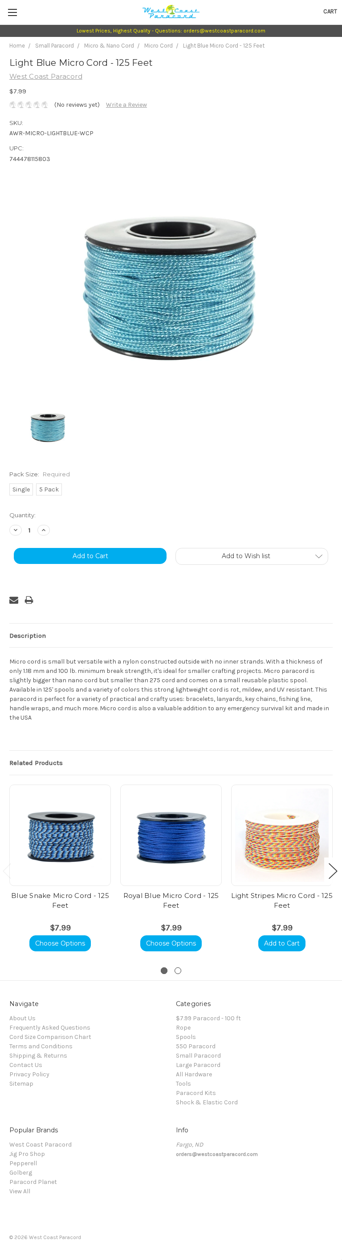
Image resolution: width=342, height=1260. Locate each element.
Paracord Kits (196, 1093)
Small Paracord (54, 45)
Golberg (20, 1172)
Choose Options (60, 943)
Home (17, 45)
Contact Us (25, 1065)
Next (333, 871)
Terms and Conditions (41, 1046)
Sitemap (21, 1083)
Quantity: (22, 515)
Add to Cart (282, 943)
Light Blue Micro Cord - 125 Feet (224, 45)
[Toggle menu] (12, 12)
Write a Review (126, 105)
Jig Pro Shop (27, 1154)
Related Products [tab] (36, 763)
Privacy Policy (29, 1074)
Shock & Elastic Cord (207, 1102)
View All (19, 1191)
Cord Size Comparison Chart (50, 1037)
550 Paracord (196, 1046)
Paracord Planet (33, 1182)
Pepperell (23, 1163)
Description (27, 636)
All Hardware (194, 1074)
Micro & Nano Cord (109, 45)
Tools (183, 1083)
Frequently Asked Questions (49, 1027)
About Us (22, 1018)
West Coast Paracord (40, 1144)
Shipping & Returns (38, 1055)
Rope (183, 1027)
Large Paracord (198, 1065)
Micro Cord (158, 45)
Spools (186, 1037)
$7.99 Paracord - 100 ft (208, 1018)
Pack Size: (39, 474)
